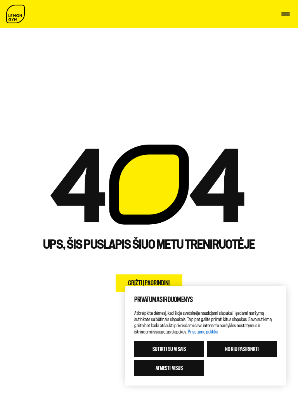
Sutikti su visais (169, 349)
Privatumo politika (203, 331)
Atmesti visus (169, 368)
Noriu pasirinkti (242, 349)
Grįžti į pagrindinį (149, 283)
